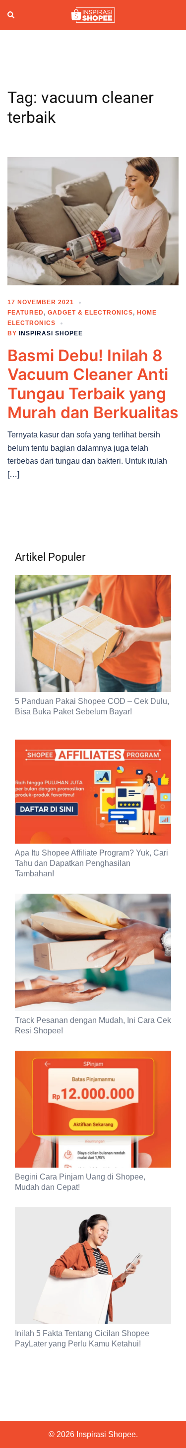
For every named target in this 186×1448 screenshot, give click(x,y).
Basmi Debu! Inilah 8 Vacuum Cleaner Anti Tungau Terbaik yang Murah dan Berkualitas (93, 384)
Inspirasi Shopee (51, 333)
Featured (25, 312)
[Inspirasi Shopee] (93, 14)
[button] (11, 15)
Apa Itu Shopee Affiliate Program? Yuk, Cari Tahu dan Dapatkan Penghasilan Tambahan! (91, 863)
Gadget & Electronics (90, 312)
